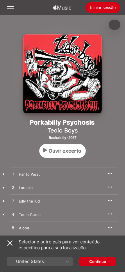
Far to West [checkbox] (29, 174)
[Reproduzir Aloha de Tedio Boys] (13, 228)
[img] (62, 7)
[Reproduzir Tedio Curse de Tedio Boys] (13, 214)
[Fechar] (9, 243)
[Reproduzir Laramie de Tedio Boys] (13, 187)
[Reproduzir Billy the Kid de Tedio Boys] (13, 201)
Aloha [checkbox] (24, 228)
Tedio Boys (62, 130)
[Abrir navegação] (10, 7)
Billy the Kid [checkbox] (29, 201)
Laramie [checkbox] (26, 187)
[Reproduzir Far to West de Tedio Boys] (13, 174)
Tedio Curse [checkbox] (30, 214)
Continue (97, 261)
